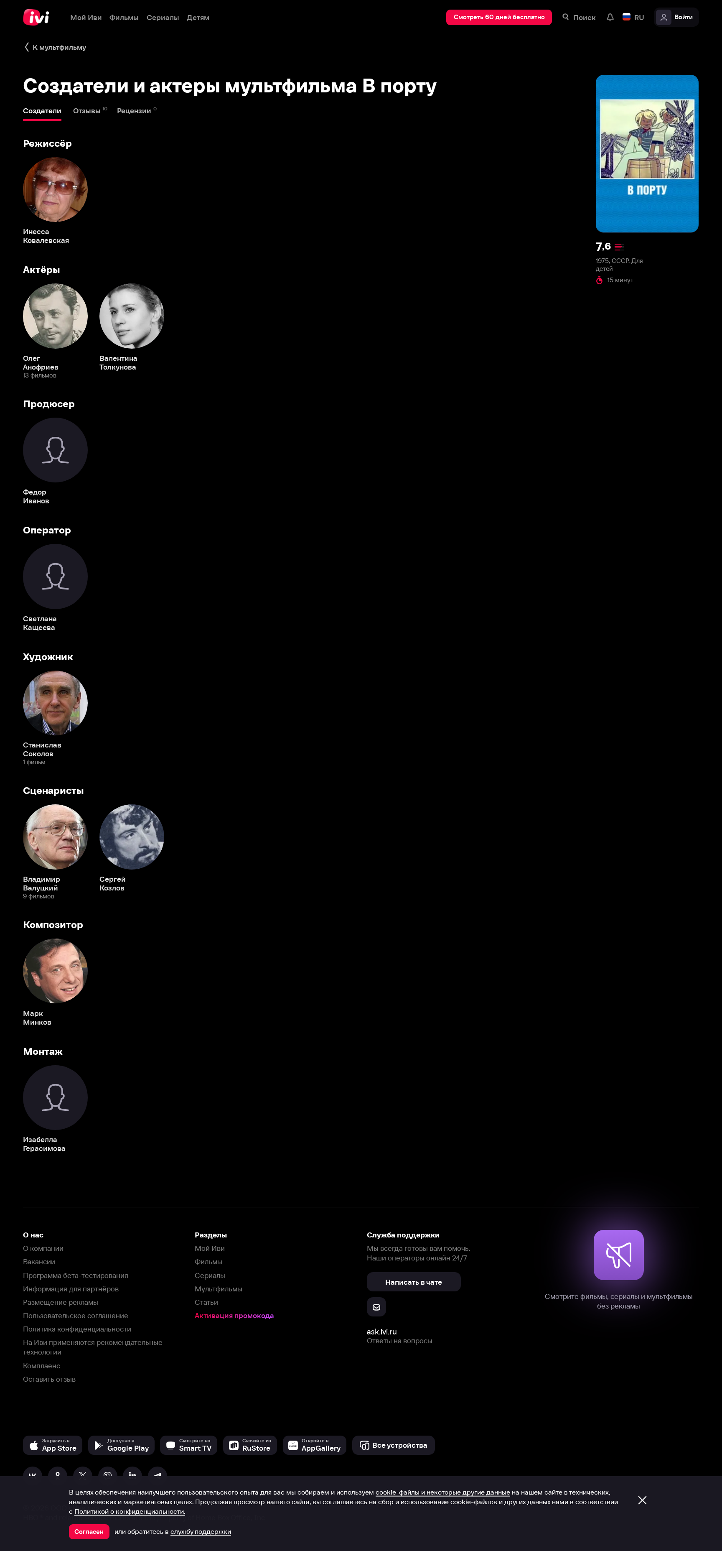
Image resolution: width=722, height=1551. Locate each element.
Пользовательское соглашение (75, 1315)
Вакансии (39, 1261)
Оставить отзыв (49, 1379)
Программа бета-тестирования (75, 1275)
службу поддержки (200, 1531)
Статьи (206, 1302)
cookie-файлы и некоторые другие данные (443, 1492)
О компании (43, 1248)
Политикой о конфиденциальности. (129, 1511)
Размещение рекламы (60, 1302)
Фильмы (208, 1261)
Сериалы (210, 1275)
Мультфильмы (218, 1289)
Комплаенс (41, 1366)
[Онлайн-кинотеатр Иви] (39, 17)
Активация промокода (234, 1315)
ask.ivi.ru (382, 1331)
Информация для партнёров (71, 1289)
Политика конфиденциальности (77, 1329)
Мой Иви (210, 1248)
